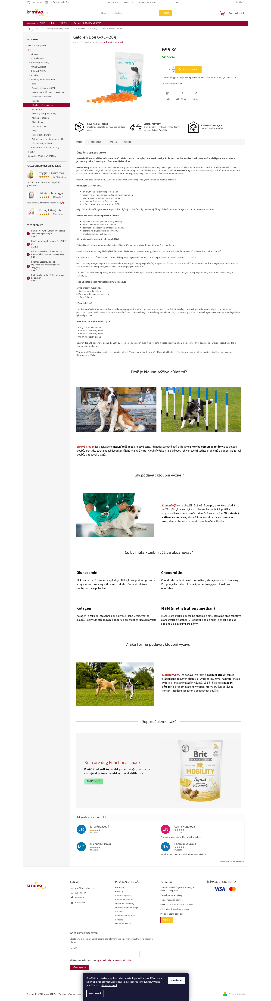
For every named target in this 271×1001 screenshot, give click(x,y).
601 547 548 (80, 892)
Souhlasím (176, 980)
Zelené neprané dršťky (171, 895)
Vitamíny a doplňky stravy (43, 79)
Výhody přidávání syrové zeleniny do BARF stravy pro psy (177, 889)
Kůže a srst (37, 109)
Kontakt (119, 919)
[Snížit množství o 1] (173, 71)
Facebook (79, 897)
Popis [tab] (79, 141)
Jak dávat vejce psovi (170, 900)
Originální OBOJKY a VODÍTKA (42, 156)
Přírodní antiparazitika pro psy (174, 909)
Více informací (109, 985)
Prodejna (113, 2)
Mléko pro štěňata (40, 118)
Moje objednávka (123, 923)
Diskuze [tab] (127, 141)
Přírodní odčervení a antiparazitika (48, 139)
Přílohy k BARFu (38, 71)
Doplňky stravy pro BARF (43, 88)
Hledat (165, 13)
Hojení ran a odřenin (41, 96)
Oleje (34, 130)
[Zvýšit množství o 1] (173, 67)
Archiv (167, 920)
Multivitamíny (38, 122)
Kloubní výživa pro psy (42, 105)
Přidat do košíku (190, 69)
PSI (29, 50)
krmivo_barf (80, 902)
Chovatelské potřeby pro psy (45, 147)
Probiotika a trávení (41, 135)
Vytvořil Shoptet (237, 994)
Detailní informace (170, 83)
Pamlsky (35, 75)
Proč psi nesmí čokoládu (172, 914)
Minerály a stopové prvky (44, 113)
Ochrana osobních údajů (126, 907)
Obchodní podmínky (124, 903)
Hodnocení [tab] (112, 141)
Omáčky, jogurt (38, 66)
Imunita (35, 101)
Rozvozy (128, 2)
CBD (34, 83)
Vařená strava (37, 58)
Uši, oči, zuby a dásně (42, 143)
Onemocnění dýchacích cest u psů (48, 92)
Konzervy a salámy (40, 62)
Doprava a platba (147, 2)
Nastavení (95, 993)
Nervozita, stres (39, 126)
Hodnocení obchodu (124, 899)
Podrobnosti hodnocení (111, 42)
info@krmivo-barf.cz (84, 888)
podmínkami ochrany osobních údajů (115, 960)
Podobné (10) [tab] (94, 141)
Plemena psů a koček (125, 915)
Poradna (119, 911)
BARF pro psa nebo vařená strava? (176, 904)
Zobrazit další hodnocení (231, 861)
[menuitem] (35, 23)
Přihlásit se (79, 967)
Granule (35, 54)
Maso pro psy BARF (37, 45)
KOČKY (31, 151)
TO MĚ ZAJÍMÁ (93, 781)
